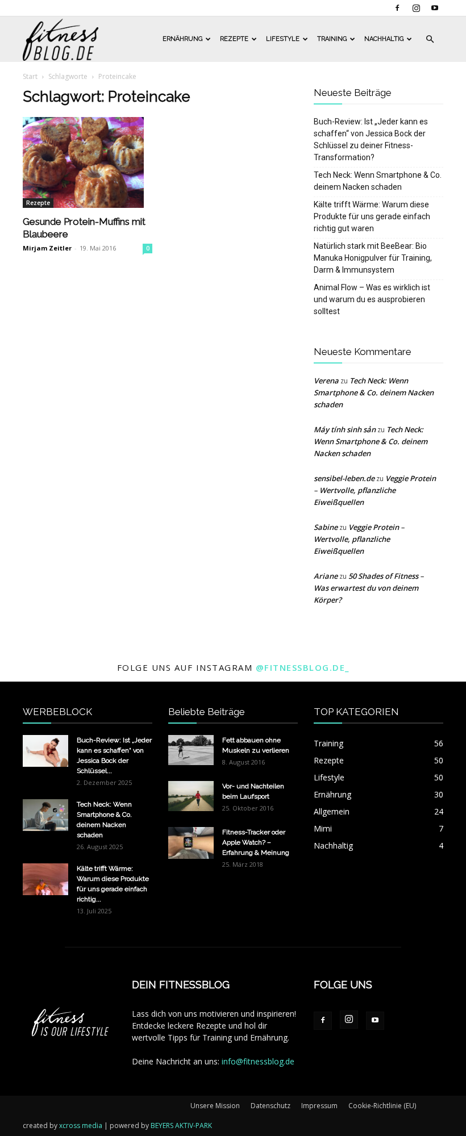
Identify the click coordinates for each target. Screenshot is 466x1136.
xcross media (80, 1125)
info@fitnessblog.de (258, 1061)
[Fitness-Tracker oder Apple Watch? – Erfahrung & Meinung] (191, 843)
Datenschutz (270, 1105)
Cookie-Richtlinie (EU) (382, 1105)
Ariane (326, 576)
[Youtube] (434, 8)
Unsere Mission (215, 1105)
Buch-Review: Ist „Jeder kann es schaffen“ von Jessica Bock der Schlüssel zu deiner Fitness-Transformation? (371, 139)
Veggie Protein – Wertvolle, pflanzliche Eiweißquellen (375, 490)
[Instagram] (416, 8)
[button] (429, 39)
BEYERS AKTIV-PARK (181, 1125)
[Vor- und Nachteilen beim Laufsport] (191, 796)
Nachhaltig (383, 39)
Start (30, 76)
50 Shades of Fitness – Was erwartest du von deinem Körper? (369, 588)
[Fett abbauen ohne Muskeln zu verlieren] (191, 750)
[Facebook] (397, 8)
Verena (326, 380)
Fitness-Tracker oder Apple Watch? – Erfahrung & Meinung (255, 842)
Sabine (326, 527)
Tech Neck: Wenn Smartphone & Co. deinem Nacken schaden (378, 180)
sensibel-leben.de (344, 478)
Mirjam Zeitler (47, 248)
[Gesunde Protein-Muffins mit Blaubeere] (87, 162)
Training (332, 39)
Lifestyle (282, 39)
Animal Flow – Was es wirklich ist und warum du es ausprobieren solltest (372, 299)
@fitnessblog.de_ (302, 667)
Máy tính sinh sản (345, 429)
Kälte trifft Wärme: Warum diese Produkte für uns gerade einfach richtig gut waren (372, 216)
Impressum (319, 1105)
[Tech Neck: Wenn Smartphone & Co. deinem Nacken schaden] (45, 815)
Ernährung (182, 39)
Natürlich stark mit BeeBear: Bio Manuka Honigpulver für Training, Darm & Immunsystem (373, 257)
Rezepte (234, 39)
